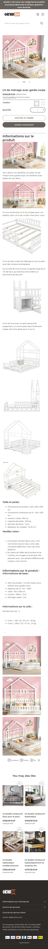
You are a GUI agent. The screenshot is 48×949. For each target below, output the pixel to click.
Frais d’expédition (9, 97)
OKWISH (26, 943)
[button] (42, 14)
